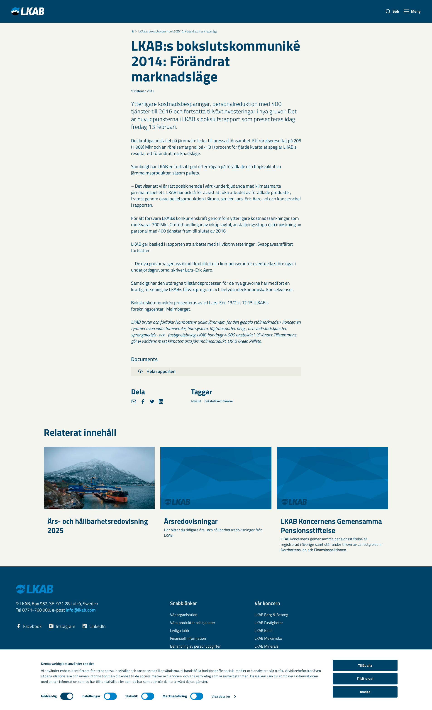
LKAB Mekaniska (268, 638)
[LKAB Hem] (27, 11)
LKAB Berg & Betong (271, 615)
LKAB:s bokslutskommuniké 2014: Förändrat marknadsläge (177, 31)
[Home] (133, 31)
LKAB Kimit (264, 631)
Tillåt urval (365, 678)
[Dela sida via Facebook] (143, 401)
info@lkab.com (81, 609)
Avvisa (365, 692)
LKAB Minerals (266, 646)
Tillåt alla (365, 665)
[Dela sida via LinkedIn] (161, 401)
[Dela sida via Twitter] (152, 401)
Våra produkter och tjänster (192, 623)
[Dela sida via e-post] (134, 401)
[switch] (110, 696)
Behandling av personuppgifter (195, 646)
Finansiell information (188, 638)
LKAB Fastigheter (269, 623)
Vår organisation (183, 615)
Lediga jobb (179, 631)
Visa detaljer (221, 696)
